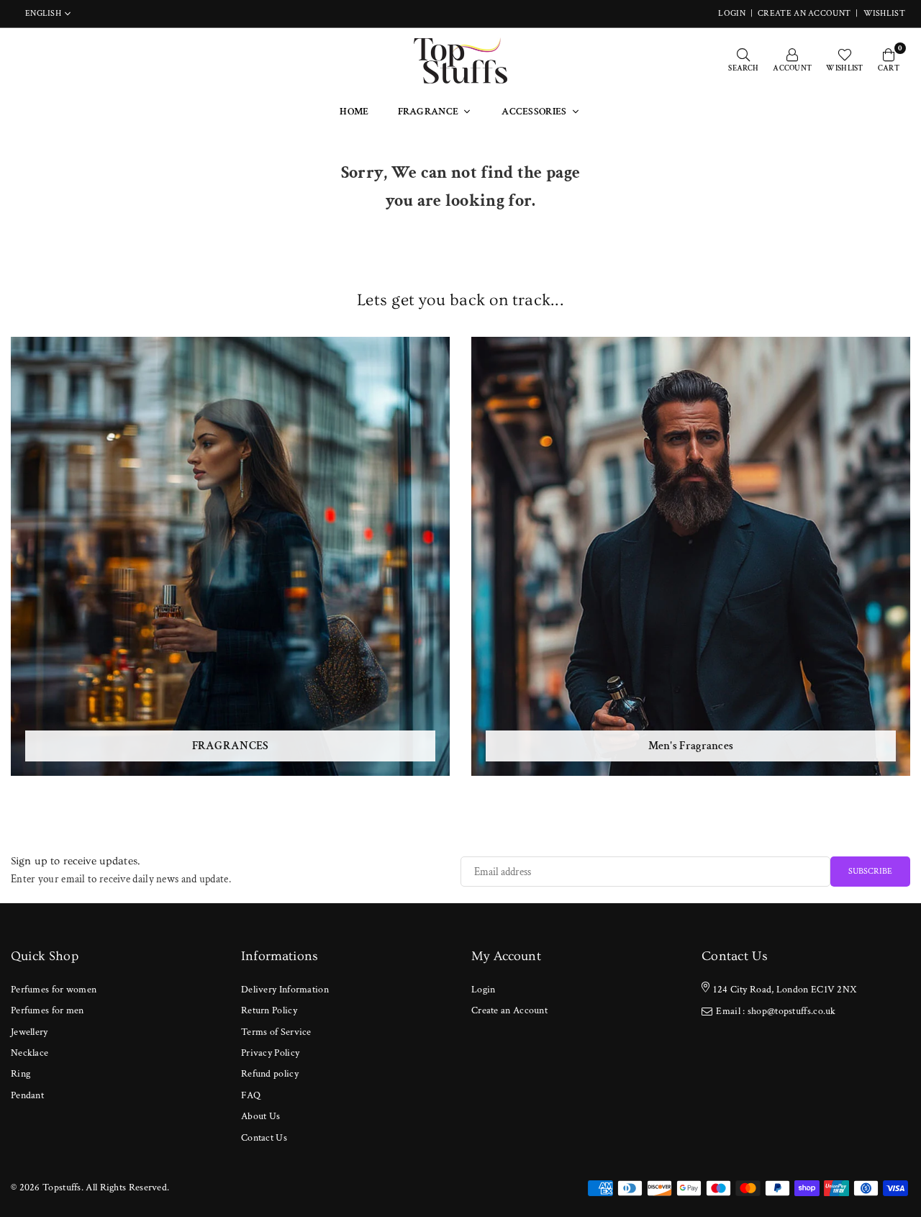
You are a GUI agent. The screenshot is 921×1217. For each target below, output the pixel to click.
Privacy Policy (270, 1052)
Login (483, 989)
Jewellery (29, 1032)
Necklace (29, 1052)
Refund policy (270, 1073)
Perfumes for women (53, 989)
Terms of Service (276, 1032)
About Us (260, 1116)
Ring (20, 1073)
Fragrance (428, 111)
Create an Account (804, 13)
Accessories (534, 111)
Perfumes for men (47, 1010)
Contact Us (264, 1137)
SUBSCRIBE (870, 871)
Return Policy (269, 1010)
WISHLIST (884, 13)
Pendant (27, 1095)
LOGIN (731, 13)
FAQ (250, 1095)
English (43, 14)
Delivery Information (285, 989)
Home (354, 111)
